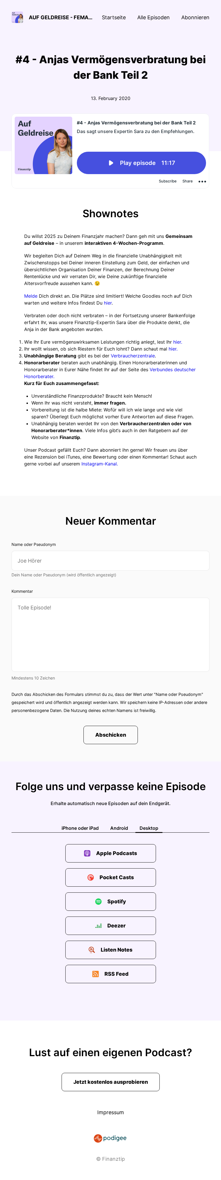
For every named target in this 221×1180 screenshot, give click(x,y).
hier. (177, 342)
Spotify (116, 901)
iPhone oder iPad (80, 828)
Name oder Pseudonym (34, 544)
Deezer (116, 926)
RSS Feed (116, 974)
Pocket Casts (117, 877)
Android (119, 828)
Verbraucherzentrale (133, 356)
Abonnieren (195, 17)
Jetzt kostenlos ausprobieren (110, 1082)
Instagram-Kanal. (99, 464)
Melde (30, 296)
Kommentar (22, 591)
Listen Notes (116, 950)
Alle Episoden (153, 17)
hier (108, 303)
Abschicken (110, 735)
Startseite (114, 17)
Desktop (149, 828)
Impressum (110, 1112)
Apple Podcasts (116, 853)
